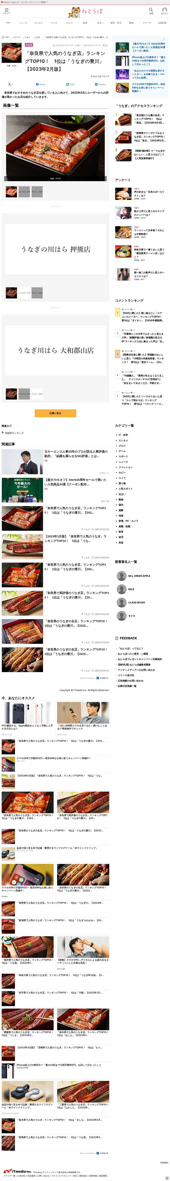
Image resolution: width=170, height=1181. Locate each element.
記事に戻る (55, 413)
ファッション (126, 467)
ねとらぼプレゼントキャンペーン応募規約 (138, 659)
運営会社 (83, 1176)
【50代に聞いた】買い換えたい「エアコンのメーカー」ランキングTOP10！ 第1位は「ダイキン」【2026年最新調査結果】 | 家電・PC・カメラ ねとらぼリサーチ (143, 320)
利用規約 (164, 1162)
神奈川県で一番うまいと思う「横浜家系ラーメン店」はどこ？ (149, 253)
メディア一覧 (9, 1176)
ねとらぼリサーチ (101, 76)
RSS (75, 1176)
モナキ (131, 615)
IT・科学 (123, 434)
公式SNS (21, 1176)
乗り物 (122, 483)
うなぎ (29, 44)
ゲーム (122, 451)
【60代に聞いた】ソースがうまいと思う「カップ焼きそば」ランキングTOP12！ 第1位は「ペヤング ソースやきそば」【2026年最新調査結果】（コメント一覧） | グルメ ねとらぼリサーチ (143, 404)
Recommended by (88, 678)
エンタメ (38, 22)
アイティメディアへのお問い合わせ (135, 669)
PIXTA (58, 178)
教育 (121, 531)
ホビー (122, 472)
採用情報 (93, 1176)
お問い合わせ (43, 1176)
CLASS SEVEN (136, 602)
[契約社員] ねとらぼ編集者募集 (133, 664)
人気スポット (126, 488)
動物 (131, 22)
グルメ (69, 22)
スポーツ (123, 456)
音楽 (121, 542)
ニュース (23, 22)
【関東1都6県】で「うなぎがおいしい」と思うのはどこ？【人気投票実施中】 (149, 154)
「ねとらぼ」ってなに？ (129, 648)
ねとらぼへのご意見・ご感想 (131, 653)
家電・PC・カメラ (128, 520)
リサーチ (146, 22)
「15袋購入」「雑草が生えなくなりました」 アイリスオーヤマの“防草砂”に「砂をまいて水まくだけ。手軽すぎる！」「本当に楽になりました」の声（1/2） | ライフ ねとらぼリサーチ (143, 383)
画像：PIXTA (11, 66)
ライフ (122, 478)
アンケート (123, 180)
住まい (100, 22)
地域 (85, 22)
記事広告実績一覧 (125, 686)
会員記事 (162, 22)
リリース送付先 (124, 675)
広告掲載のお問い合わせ (129, 680)
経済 (121, 537)
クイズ (54, 22)
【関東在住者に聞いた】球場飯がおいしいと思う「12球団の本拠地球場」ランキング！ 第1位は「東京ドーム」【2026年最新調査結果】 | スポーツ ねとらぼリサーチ (143, 362)
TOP (7, 22)
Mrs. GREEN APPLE (139, 575)
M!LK (131, 589)
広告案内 (31, 1176)
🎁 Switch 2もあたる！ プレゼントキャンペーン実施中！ (24, 2)
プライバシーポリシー (61, 1176)
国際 (121, 510)
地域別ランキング (14, 432)
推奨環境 (103, 1176)
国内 (121, 504)
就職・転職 (124, 526)
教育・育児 (116, 22)
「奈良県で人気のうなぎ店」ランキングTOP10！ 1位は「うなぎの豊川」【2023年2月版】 (65, 61)
